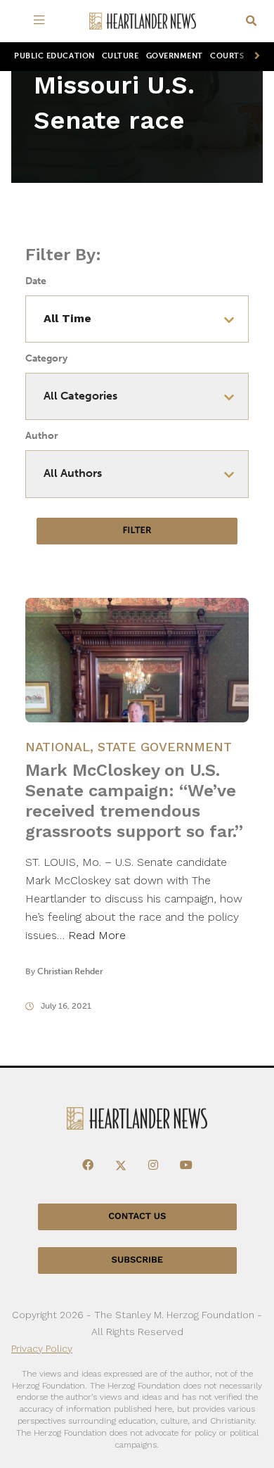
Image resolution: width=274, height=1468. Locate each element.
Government (174, 55)
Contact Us (137, 1216)
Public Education (54, 55)
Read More (97, 935)
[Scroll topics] (254, 56)
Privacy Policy (41, 1348)
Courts (227, 55)
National (57, 746)
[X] (121, 1165)
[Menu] (42, 21)
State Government (165, 746)
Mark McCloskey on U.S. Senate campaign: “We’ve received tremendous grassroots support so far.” (134, 800)
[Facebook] (88, 1165)
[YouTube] (186, 1165)
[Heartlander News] (142, 21)
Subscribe (137, 1260)
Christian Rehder (70, 971)
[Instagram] (153, 1165)
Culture (120, 55)
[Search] (251, 21)
